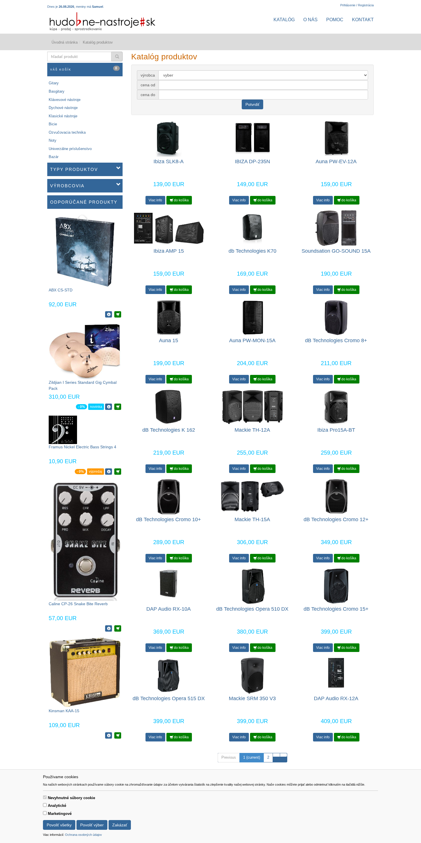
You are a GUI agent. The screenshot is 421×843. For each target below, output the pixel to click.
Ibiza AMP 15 (169, 251)
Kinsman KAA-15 (64, 710)
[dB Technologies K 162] (168, 407)
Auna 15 (168, 340)
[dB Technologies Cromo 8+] (336, 317)
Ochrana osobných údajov (83, 834)
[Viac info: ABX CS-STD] (108, 314)
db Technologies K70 (252, 251)
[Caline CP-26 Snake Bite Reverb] (85, 540)
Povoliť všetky (59, 825)
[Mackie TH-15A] (252, 496)
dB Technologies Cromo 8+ (336, 340)
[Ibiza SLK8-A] (168, 138)
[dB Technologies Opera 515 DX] (168, 675)
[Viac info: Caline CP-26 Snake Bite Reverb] (108, 628)
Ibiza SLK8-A (169, 161)
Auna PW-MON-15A (252, 340)
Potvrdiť (252, 104)
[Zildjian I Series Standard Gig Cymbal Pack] (85, 351)
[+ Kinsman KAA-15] (117, 735)
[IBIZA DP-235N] (252, 138)
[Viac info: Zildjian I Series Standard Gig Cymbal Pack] (108, 407)
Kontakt (363, 19)
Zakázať (119, 825)
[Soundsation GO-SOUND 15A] (336, 228)
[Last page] (283, 755)
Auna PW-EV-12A (336, 161)
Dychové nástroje (63, 108)
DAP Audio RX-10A (168, 609)
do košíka (181, 200)
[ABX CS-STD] (85, 250)
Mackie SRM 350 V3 (252, 698)
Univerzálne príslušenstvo (70, 149)
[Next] (276, 755)
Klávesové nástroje (64, 100)
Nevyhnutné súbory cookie (71, 798)
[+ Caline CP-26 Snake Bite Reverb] (117, 628)
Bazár (53, 157)
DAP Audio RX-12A (336, 698)
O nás (310, 19)
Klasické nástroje (63, 116)
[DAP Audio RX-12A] (336, 673)
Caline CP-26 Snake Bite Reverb (78, 603)
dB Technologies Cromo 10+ (168, 519)
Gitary (54, 83)
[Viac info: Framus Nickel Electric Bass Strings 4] (108, 471)
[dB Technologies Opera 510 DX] (252, 586)
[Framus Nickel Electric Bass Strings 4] (63, 429)
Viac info (155, 200)
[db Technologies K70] (252, 228)
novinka (96, 407)
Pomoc (334, 19)
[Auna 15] (168, 317)
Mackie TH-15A (252, 519)
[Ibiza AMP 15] (168, 228)
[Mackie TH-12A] (252, 407)
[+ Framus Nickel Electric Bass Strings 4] (117, 471)
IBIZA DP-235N (252, 161)
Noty (52, 140)
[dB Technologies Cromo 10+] (168, 496)
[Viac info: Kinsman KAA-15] (108, 735)
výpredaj (95, 472)
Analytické (57, 805)
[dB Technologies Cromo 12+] (336, 496)
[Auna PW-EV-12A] (336, 138)
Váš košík (84, 68)
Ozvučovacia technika (67, 132)
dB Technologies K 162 (168, 430)
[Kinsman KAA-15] (85, 672)
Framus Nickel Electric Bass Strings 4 (82, 447)
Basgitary (56, 91)
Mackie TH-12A (252, 430)
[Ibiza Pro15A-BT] (336, 407)
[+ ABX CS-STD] (117, 314)
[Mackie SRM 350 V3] (252, 675)
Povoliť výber (92, 825)
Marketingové (60, 813)
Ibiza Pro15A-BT (336, 430)
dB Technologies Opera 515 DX (169, 698)
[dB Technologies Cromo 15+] (336, 586)
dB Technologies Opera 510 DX (252, 609)
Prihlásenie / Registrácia (357, 5)
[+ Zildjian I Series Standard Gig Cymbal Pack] (117, 407)
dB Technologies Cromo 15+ (336, 609)
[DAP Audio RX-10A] (169, 583)
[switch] (45, 797)
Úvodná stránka (65, 42)
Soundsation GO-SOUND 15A (336, 251)
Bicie (53, 124)
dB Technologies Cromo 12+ (336, 519)
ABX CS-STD (60, 290)
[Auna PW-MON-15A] (252, 317)
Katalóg (284, 19)
